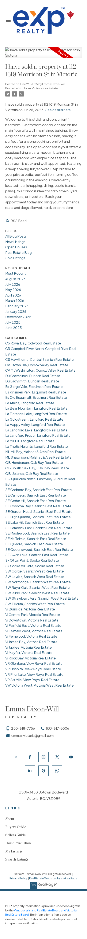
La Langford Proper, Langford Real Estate (38, 435)
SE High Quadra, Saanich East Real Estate (38, 517)
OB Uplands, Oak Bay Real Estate (31, 473)
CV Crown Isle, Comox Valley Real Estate (36, 365)
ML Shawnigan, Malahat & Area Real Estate (38, 457)
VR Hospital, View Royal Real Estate (33, 669)
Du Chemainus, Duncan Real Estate (32, 376)
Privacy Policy (18, 878)
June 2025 (13, 327)
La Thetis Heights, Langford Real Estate (36, 446)
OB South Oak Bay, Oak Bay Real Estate (37, 468)
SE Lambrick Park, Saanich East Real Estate (38, 528)
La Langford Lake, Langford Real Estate (36, 430)
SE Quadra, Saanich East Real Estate (34, 544)
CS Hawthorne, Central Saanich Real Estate (39, 359)
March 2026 (14, 300)
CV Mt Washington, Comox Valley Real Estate (40, 370)
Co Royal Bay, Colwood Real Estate (33, 343)
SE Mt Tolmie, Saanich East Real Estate (35, 538)
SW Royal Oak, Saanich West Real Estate (37, 587)
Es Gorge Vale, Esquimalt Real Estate (34, 386)
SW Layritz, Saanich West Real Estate (34, 576)
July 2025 (12, 322)
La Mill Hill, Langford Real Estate (29, 441)
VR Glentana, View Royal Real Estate (34, 663)
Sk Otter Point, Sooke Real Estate (32, 560)
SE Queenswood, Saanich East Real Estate (39, 549)
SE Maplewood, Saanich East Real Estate (37, 533)
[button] (16, 757)
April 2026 (13, 295)
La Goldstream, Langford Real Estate (34, 419)
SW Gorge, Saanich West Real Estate (34, 571)
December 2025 (18, 317)
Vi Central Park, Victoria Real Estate (32, 614)
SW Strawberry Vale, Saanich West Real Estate (42, 598)
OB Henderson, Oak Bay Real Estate (34, 462)
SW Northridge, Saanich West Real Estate (38, 582)
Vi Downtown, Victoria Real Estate (31, 620)
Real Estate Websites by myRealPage (53, 878)
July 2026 (12, 284)
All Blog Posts (16, 236)
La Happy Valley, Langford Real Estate (35, 424)
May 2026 (13, 289)
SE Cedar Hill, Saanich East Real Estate (35, 500)
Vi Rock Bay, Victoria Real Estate (30, 658)
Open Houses (16, 247)
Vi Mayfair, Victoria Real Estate (28, 652)
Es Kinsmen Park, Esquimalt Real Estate (35, 392)
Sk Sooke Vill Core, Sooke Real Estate (34, 566)
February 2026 (17, 306)
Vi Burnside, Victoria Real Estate (30, 609)
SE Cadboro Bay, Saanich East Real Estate (38, 489)
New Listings (15, 241)
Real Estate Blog (18, 252)
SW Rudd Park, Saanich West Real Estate (37, 593)
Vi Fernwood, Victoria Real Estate (31, 636)
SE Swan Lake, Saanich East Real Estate (36, 555)
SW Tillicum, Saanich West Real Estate (35, 604)
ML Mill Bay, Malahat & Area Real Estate (35, 451)
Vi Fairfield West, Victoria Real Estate (34, 631)
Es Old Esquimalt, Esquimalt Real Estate (36, 397)
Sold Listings (15, 258)
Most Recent (15, 273)
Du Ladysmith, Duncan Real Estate (32, 381)
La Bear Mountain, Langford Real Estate (36, 408)
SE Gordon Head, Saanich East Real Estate (38, 511)
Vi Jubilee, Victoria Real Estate (38, 88)
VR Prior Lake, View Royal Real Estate (34, 674)
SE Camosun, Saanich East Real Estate (35, 495)
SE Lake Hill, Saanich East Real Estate (34, 522)
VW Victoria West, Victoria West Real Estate (39, 685)
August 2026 (15, 279)
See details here (58, 110)
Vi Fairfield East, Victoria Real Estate (33, 625)
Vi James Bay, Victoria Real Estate (31, 642)
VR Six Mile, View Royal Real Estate (32, 679)
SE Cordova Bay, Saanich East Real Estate (38, 506)
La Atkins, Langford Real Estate (29, 403)
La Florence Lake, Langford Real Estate (36, 413)
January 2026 (15, 311)
